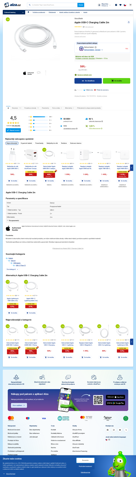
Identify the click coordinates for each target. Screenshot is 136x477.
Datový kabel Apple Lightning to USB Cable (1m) (122, 344)
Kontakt (53, 430)
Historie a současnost (58, 440)
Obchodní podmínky (14, 447)
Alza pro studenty (78, 444)
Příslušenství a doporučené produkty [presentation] (89, 108)
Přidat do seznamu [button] (103, 90)
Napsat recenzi (15, 130)
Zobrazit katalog (9, 12)
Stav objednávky (34, 430)
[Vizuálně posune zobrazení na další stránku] (131, 168)
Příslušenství (52, 12)
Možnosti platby (13, 433)
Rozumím (85, 460)
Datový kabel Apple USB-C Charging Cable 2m (49, 344)
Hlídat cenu (89, 90)
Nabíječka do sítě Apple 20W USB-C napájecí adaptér (12, 168)
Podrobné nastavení (85, 466)
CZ (109, 439)
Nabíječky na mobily (12, 184)
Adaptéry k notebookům (104, 185)
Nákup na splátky (13, 444)
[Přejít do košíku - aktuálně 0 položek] (130, 5)
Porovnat (80, 90)
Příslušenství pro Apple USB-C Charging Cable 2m (68, 248)
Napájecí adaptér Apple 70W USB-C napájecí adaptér (104, 168)
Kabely (85, 12)
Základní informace (57, 437)
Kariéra (53, 447)
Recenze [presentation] (16, 108)
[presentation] (8, 108)
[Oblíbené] (120, 5)
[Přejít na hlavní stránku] (12, 4)
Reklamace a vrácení (14, 437)
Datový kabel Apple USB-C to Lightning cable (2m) (104, 344)
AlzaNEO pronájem (78, 433)
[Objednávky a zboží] (116, 5)
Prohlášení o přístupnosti (16, 451)
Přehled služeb (12, 455)
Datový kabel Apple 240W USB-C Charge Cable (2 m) (31, 344)
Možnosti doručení (14, 430)
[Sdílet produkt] (128, 22)
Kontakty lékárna (56, 433)
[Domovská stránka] (28, 12)
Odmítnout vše (85, 472)
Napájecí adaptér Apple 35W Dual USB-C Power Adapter (86, 168)
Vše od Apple (78, 18)
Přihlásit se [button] (105, 6)
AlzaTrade (75, 447)
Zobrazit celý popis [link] (80, 36)
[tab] (8, 108)
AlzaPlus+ (75, 437)
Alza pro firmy (77, 430)
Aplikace (54, 455)
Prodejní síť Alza (13, 440)
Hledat (81, 5)
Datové (13, 260)
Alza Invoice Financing (79, 451)
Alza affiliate (76, 440)
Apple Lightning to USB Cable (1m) (13, 299)
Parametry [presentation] (45, 108)
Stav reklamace (34, 433)
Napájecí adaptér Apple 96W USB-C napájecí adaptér (122, 168)
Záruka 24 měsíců (80, 96)
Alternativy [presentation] (69, 108)
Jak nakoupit (33, 437)
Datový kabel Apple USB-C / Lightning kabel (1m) (68, 344)
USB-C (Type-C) (21, 265)
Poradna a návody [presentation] (31, 108)
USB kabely (17, 263)
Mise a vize (54, 444)
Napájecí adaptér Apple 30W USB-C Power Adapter (67, 168)
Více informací (10, 474)
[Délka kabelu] (44, 150)
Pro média (54, 451)
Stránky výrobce (102, 96)
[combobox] (52, 5)
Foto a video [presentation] (57, 108)
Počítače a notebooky (39, 12)
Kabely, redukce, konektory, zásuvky (69, 12)
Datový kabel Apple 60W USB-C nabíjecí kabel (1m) (49, 168)
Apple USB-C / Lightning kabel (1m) (31, 299)
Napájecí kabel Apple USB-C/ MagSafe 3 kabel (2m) (86, 344)
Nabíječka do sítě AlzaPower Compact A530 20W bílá (31, 168)
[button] (104, 50)
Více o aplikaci (17, 405)
